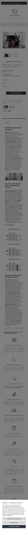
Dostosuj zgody (14, 522)
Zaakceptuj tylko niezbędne (14, 518)
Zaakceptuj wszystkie (14, 526)
